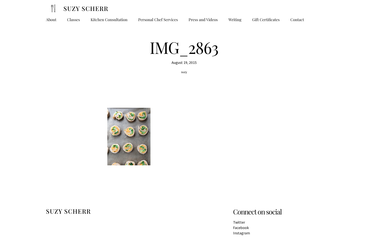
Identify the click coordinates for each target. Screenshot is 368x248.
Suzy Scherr (85, 8)
